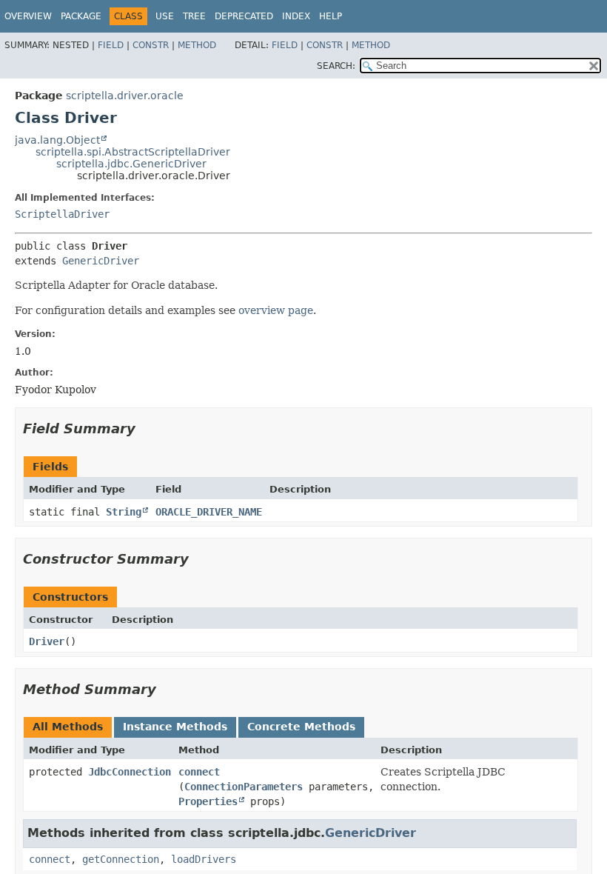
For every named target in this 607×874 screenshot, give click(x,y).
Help (330, 16)
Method (197, 45)
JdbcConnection (129, 772)
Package (81, 16)
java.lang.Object (57, 140)
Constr (151, 45)
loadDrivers (203, 859)
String (123, 512)
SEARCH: (336, 66)
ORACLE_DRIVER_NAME (208, 512)
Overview (28, 16)
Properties (208, 801)
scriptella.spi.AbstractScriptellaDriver (133, 152)
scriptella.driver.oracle (125, 95)
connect (199, 772)
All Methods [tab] (68, 727)
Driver (46, 641)
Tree (194, 16)
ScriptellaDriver (62, 214)
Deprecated (244, 16)
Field (111, 45)
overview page (275, 310)
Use (164, 16)
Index (296, 16)
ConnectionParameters (243, 787)
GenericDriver (100, 261)
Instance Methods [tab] (175, 727)
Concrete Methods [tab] (301, 727)
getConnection (120, 859)
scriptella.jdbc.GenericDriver (131, 164)
